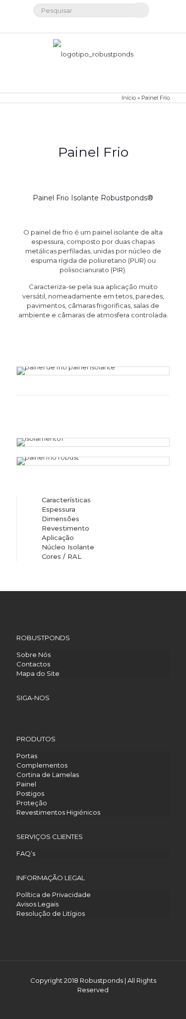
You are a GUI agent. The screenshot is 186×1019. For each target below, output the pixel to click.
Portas (26, 756)
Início (129, 97)
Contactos (33, 664)
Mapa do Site (38, 673)
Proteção (31, 803)
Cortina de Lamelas (47, 775)
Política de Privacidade (53, 895)
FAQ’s (25, 853)
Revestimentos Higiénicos (58, 812)
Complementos (41, 765)
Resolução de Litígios (50, 913)
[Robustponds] (93, 63)
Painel (26, 784)
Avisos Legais (37, 904)
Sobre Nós (33, 655)
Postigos (30, 793)
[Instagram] (93, 24)
